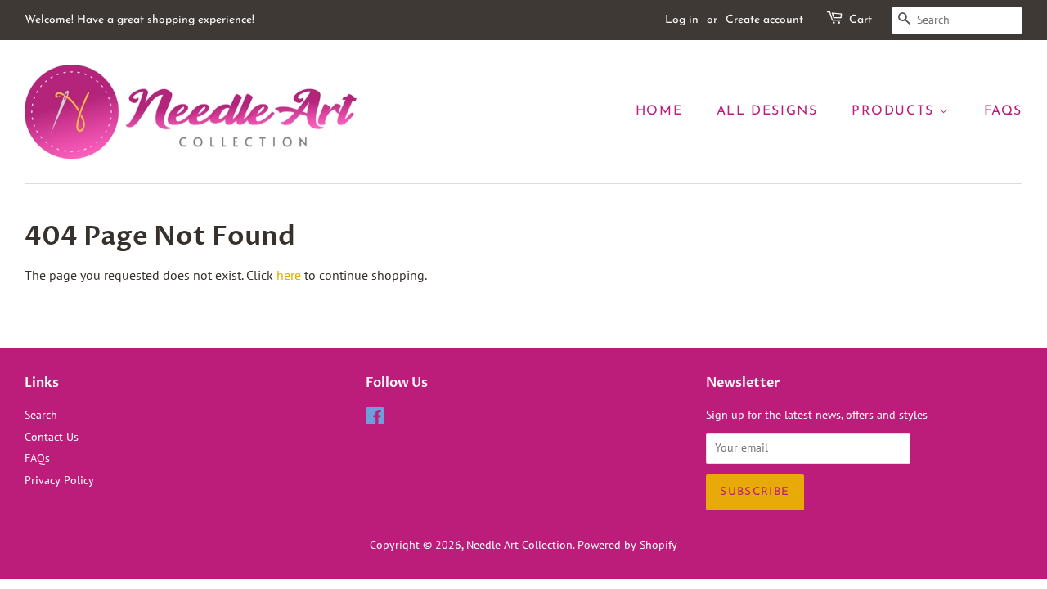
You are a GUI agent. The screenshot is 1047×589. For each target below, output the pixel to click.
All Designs (767, 111)
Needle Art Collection (519, 544)
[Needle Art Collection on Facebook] (375, 418)
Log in (682, 20)
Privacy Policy (59, 480)
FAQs (1003, 111)
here (288, 275)
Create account (764, 20)
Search (41, 414)
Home (659, 111)
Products (895, 111)
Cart (860, 20)
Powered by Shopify (627, 544)
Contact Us (52, 436)
